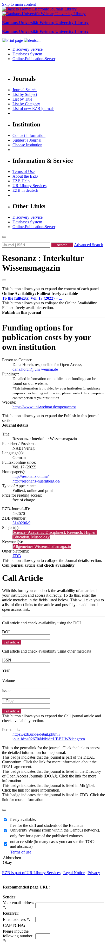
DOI (6, 632)
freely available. (23, 819)
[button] (40, 293)
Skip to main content (19, 4)
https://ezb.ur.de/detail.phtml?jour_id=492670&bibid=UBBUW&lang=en (48, 736)
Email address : (16, 919)
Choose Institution (27, 145)
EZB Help (21, 181)
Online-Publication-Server (33, 58)
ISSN (6, 660)
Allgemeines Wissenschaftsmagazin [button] (42, 546)
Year (6, 670)
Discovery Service (27, 49)
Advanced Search (88, 244)
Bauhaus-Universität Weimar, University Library (45, 22)
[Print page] (13, 40)
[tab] (53, 293)
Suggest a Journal (26, 140)
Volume (8, 680)
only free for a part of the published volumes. (47, 836)
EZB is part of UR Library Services (31, 872)
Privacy (94, 872)
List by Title (22, 99)
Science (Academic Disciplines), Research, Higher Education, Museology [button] (54, 534)
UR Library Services (29, 185)
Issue (6, 690)
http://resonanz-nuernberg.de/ (36, 481)
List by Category (26, 104)
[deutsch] (32, 40)
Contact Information (28, 135)
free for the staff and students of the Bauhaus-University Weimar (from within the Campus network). (55, 827)
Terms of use (20, 852)
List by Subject (24, 94)
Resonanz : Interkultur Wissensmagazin (43, 262)
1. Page (8, 701)
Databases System (27, 54)
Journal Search (24, 90)
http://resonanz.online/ (30, 476)
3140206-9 (21, 523)
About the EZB (25, 176)
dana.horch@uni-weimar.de (35, 369)
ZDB (16, 556)
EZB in (25, 190)
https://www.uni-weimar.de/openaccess (44, 407)
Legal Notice (74, 872)
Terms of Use (23, 171)
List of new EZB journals (33, 108)
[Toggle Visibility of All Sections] (4, 280)
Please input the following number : (17, 936)
